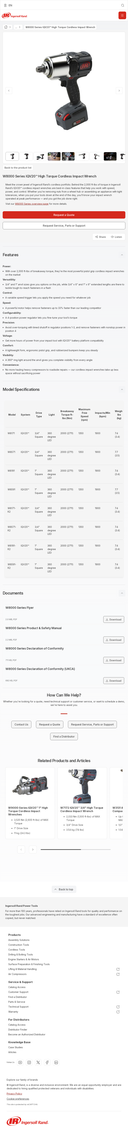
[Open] (122, 15)
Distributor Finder (17, 1029)
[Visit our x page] (38, 1062)
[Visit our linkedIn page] (56, 1062)
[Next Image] (119, 90)
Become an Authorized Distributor (26, 1034)
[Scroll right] (33, 849)
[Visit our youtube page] (20, 1062)
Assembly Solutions (19, 940)
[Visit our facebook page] (47, 1062)
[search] (122, 5)
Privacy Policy (14, 1093)
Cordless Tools (16, 949)
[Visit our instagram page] (29, 1062)
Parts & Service (16, 1001)
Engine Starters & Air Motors (23, 959)
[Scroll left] (21, 849)
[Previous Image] (9, 90)
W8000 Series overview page (31, 203)
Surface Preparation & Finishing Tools (29, 964)
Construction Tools (18, 944)
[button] (64, 255)
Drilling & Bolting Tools (20, 954)
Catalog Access (17, 987)
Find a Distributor (17, 997)
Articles (12, 1052)
